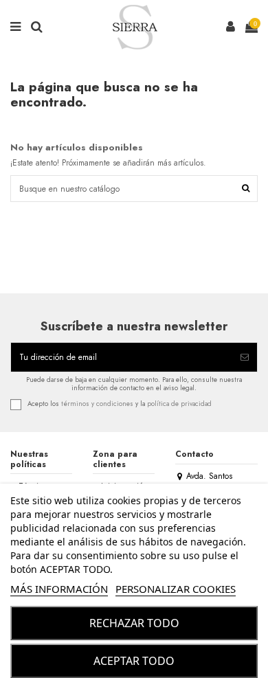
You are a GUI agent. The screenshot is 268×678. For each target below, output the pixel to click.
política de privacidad (179, 404)
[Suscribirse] (244, 357)
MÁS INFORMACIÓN (59, 589)
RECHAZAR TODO (134, 623)
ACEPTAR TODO (134, 660)
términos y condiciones (97, 404)
